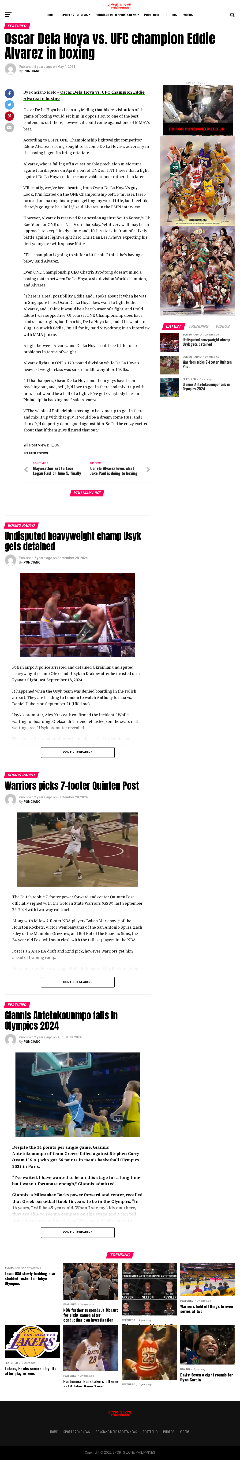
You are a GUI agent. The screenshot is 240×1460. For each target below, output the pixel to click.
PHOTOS (171, 14)
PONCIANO (32, 71)
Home (51, 14)
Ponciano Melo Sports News (115, 14)
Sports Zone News (74, 14)
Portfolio (151, 14)
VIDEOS (188, 14)
